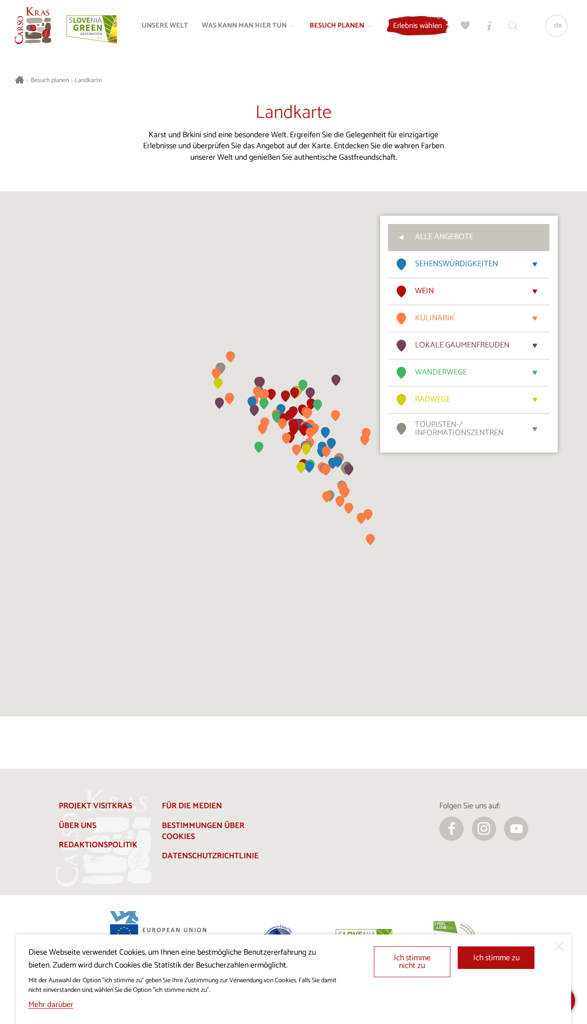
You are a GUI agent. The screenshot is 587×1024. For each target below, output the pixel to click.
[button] (331, 443)
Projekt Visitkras (95, 806)
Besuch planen (50, 80)
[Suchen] (513, 25)
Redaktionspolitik (98, 845)
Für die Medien (192, 806)
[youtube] (516, 829)
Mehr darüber (50, 1005)
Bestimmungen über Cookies (203, 831)
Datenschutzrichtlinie (210, 856)
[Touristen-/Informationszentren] (489, 25)
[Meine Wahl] (465, 25)
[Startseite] (33, 25)
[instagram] (484, 829)
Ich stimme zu (496, 958)
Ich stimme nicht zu (412, 962)
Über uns (77, 826)
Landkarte (88, 80)
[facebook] (451, 829)
